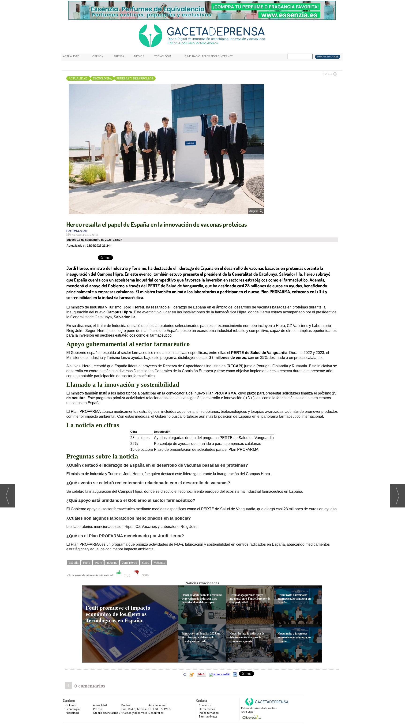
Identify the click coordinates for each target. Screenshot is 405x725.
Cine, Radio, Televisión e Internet (209, 56)
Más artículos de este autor (82, 234)
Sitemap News (208, 716)
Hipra (86, 562)
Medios (139, 56)
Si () (126, 575)
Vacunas (159, 562)
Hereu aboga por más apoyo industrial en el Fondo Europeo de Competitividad (249, 598)
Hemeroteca (207, 709)
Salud (145, 562)
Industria (111, 562)
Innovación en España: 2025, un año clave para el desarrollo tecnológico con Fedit (201, 637)
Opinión (97, 56)
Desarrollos (156, 713)
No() (145, 575)
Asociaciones (156, 705)
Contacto (204, 705)
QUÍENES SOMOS (159, 709)
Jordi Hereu (129, 562)
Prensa (119, 56)
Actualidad (71, 56)
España (74, 562)
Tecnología (162, 56)
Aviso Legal (247, 711)
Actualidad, (78, 78)
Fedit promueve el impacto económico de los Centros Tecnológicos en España (118, 614)
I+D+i (98, 562)
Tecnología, (102, 78)
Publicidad (72, 713)
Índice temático (209, 713)
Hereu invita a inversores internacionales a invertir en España (294, 598)
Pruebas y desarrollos (134, 78)
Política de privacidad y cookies (259, 708)
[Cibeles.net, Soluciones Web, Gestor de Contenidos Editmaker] (251, 717)
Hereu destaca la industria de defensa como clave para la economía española (246, 637)
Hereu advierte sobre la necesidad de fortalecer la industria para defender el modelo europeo (202, 598)
